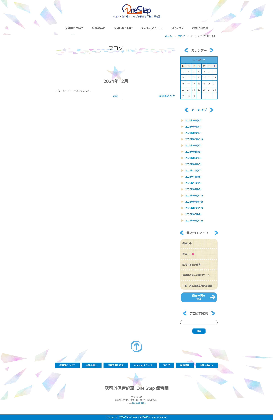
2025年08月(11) (194, 195)
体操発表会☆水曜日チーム (196, 275)
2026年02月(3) (193, 158)
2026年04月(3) (193, 145)
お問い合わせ (200, 28)
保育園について (74, 28)
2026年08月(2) (193, 120)
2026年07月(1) (193, 126)
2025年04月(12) (194, 220)
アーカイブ (199, 110)
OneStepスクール (151, 28)
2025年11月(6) (193, 176)
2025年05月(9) (193, 214)
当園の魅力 (98, 28)
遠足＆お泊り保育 (191, 264)
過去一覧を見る (199, 297)
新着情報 (184, 365)
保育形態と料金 (123, 28)
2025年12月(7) (193, 170)
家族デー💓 (188, 253)
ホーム (168, 36)
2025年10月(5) (193, 183)
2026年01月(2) (193, 164)
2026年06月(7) (193, 133)
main (115, 96)
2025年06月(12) (194, 208)
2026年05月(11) (194, 139)
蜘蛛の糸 (187, 243)
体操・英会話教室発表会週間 (197, 285)
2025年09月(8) (193, 189)
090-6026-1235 (139, 403)
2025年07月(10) (194, 201)
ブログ (181, 36)
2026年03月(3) (193, 151)
